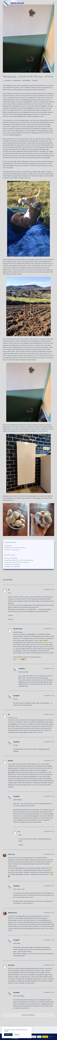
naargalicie (7, 560)
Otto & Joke (11, 854)
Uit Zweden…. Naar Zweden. (11, 550)
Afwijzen (17, 1034)
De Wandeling (8, 545)
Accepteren (8, 1034)
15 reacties (35, 80)
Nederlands (8, 0)
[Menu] (53, 3)
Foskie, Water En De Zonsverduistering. (14, 547)
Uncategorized (26, 80)
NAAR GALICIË (17, 3)
